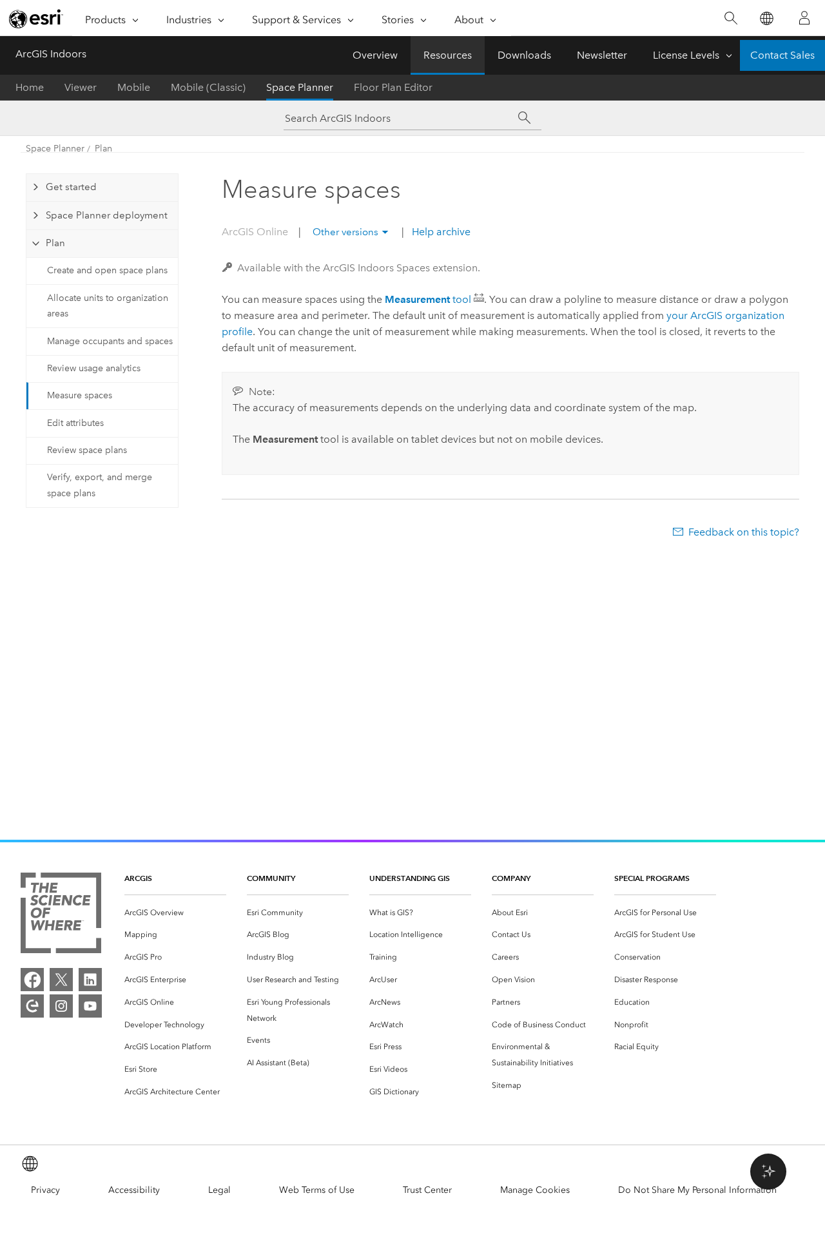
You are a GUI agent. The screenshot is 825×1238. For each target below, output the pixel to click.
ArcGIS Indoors (50, 54)
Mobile (133, 87)
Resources (447, 55)
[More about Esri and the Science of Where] (61, 915)
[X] (61, 979)
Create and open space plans (107, 270)
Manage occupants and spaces (110, 341)
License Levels (686, 55)
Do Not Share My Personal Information (697, 1190)
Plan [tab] (55, 243)
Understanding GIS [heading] (409, 878)
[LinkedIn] (90, 979)
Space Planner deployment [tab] (107, 215)
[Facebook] (32, 979)
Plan (103, 148)
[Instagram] (61, 1006)
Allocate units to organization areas (107, 306)
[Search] (730, 18)
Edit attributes (75, 423)
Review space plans (87, 450)
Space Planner (299, 87)
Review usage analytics (94, 368)
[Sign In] (804, 18)
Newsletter (602, 55)
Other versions (345, 232)
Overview (375, 55)
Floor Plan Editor (393, 87)
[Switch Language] (766, 18)
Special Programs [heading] (652, 878)
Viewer (80, 87)
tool (428, 299)
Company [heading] (511, 878)
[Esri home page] (36, 18)
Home (29, 87)
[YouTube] (90, 1006)
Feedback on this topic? (743, 532)
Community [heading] (271, 878)
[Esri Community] (32, 1006)
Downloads (524, 55)
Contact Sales (782, 55)
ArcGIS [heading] (138, 878)
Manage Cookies (535, 1190)
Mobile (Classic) (208, 87)
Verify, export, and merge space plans (99, 485)
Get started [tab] (71, 187)
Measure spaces (79, 395)
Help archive (440, 232)
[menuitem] (175, 913)
